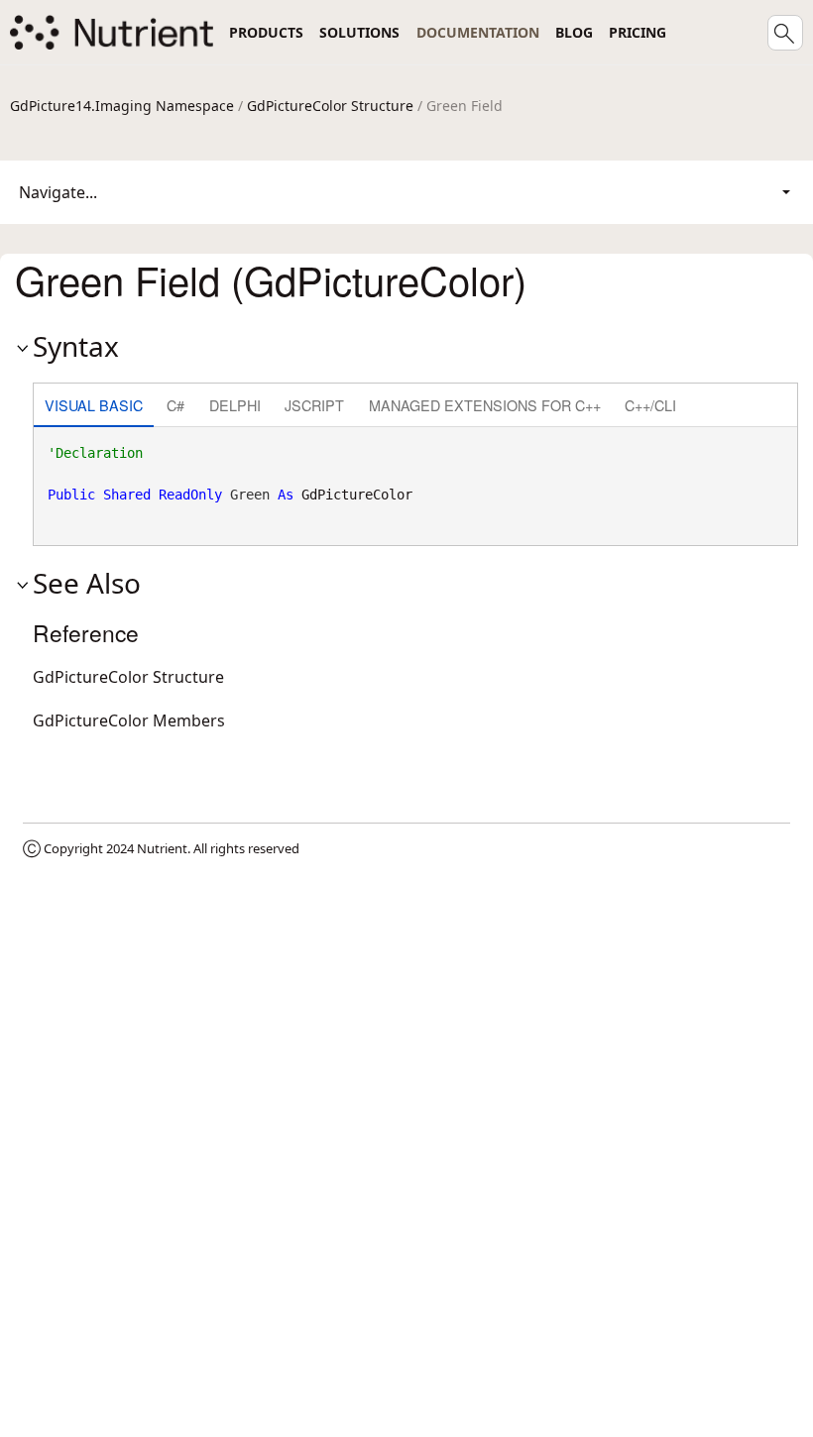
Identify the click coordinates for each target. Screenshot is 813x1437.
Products (266, 32)
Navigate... (58, 192)
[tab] (94, 407)
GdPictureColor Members (129, 720)
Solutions (359, 32)
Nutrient (162, 848)
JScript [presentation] (314, 404)
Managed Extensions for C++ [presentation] (485, 404)
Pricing (637, 32)
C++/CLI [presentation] (650, 404)
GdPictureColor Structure (330, 105)
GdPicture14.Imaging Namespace (122, 105)
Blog (574, 32)
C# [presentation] (175, 404)
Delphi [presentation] (235, 404)
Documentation (477, 32)
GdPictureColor (356, 494)
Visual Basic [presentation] (94, 404)
